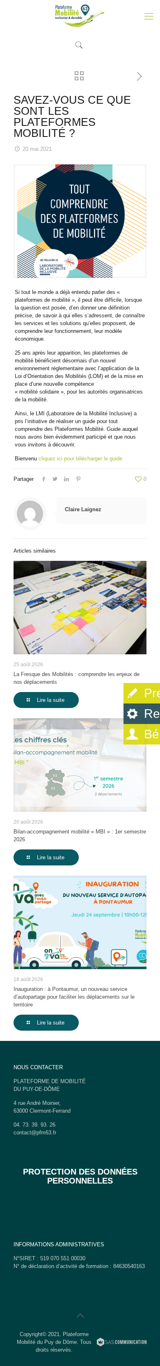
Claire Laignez (83, 509)
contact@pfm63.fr (35, 1132)
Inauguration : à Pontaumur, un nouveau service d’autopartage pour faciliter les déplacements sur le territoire (74, 997)
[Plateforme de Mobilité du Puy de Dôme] (80, 16)
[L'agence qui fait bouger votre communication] (121, 1343)
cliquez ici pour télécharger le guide (80, 458)
